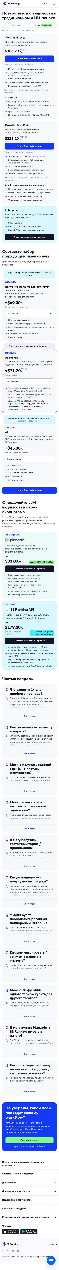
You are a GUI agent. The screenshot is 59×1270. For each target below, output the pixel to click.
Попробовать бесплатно (29, 58)
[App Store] (10, 1232)
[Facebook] (3, 1251)
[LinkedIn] (18, 1250)
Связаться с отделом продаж (29, 237)
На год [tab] (42, 25)
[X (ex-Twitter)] (7, 1250)
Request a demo (29, 1140)
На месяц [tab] (16, 25)
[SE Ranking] (11, 4)
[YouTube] (13, 1250)
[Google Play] (28, 1232)
